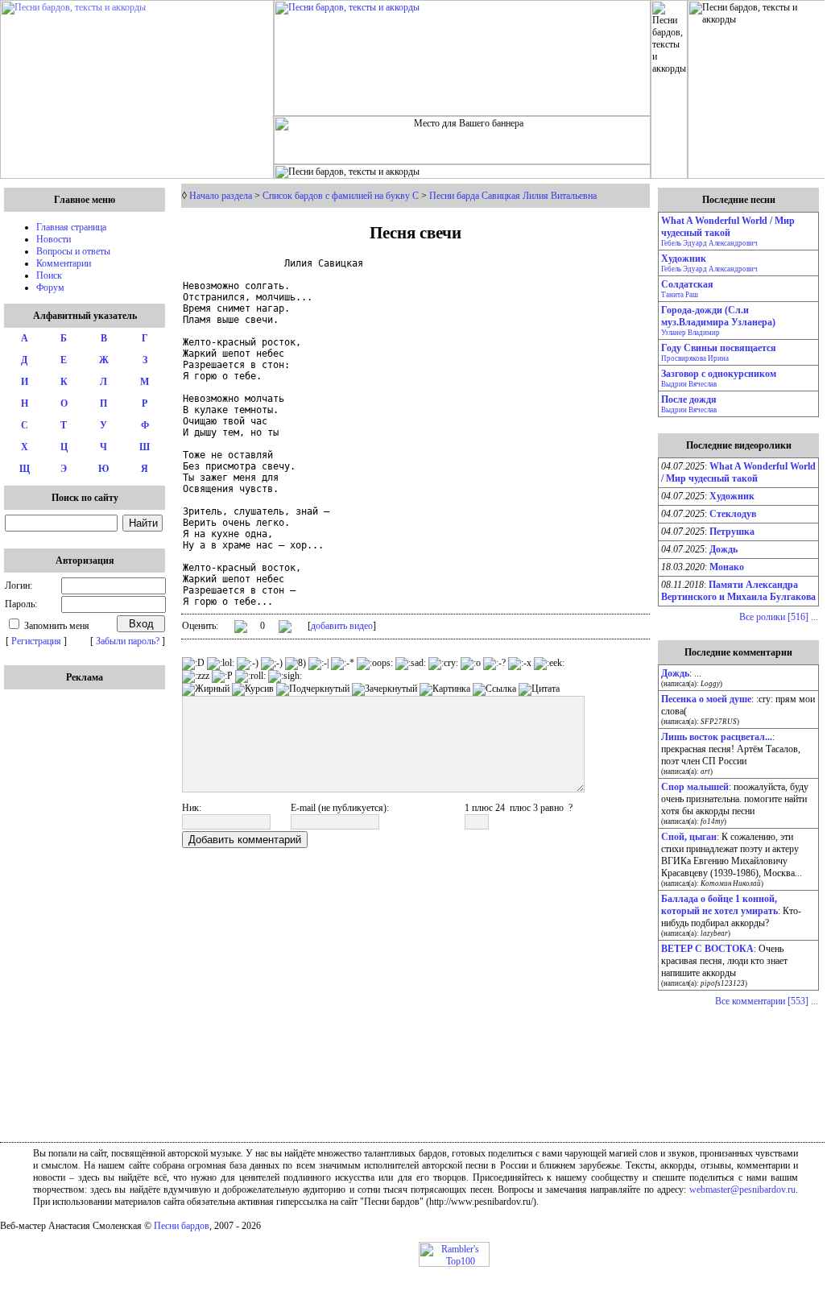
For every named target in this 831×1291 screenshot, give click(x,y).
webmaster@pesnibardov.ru (742, 1189)
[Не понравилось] (285, 628)
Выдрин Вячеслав (689, 384)
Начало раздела (220, 195)
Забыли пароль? (127, 641)
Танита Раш (679, 295)
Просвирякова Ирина (695, 358)
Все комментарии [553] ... (766, 1001)
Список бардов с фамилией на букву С (341, 195)
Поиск (49, 275)
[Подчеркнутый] (312, 689)
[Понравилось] (240, 629)
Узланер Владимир (690, 333)
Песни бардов (181, 1225)
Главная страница (71, 227)
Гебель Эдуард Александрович (709, 243)
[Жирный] (205, 689)
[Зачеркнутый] (384, 689)
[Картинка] (445, 689)
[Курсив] (253, 689)
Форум (50, 287)
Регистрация (36, 641)
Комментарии (63, 263)
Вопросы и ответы (73, 251)
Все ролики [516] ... (778, 617)
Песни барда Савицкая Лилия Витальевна (513, 195)
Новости (53, 239)
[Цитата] (539, 689)
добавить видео (342, 625)
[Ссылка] (494, 689)
